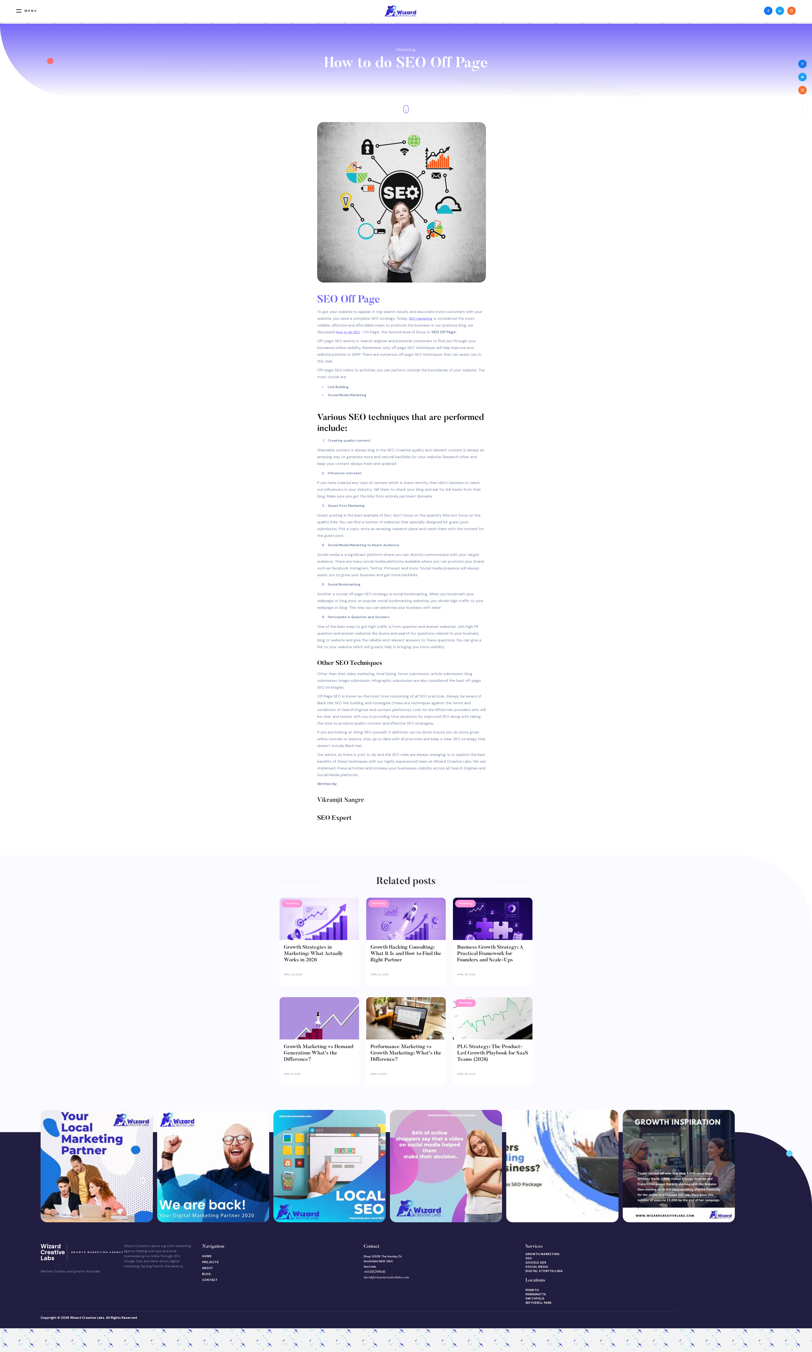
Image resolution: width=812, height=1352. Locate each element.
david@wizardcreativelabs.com (386, 1277)
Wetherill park (538, 1303)
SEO (528, 1258)
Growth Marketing (542, 1254)
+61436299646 (374, 1272)
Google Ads (535, 1262)
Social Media (536, 1267)
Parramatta (535, 1294)
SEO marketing (420, 318)
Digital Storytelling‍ (544, 1271)
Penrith (532, 1290)
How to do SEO (348, 332)
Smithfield (534, 1298)
